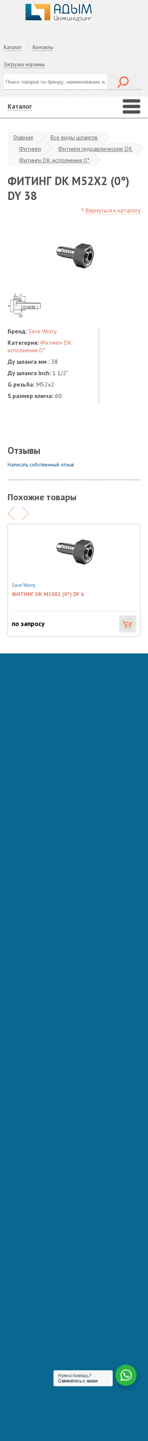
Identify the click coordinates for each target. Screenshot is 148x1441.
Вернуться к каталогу (112, 210)
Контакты (43, 47)
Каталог (13, 47)
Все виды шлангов (74, 137)
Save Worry (42, 331)
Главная (23, 137)
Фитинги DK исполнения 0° (54, 160)
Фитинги (30, 148)
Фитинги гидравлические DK (95, 148)
